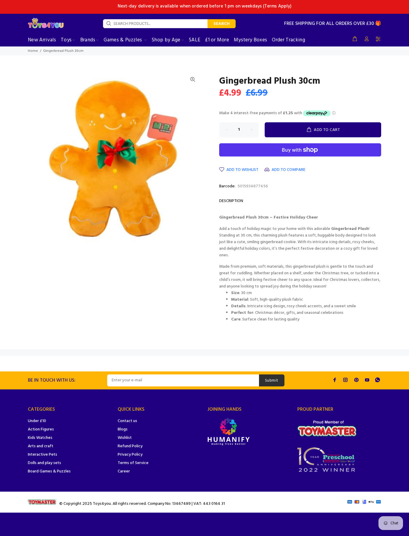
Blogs (123, 429)
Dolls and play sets (44, 463)
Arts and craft (40, 446)
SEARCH (221, 23)
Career (124, 471)
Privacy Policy (130, 454)
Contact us (127, 421)
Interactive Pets (42, 454)
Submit (271, 380)
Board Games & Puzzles (49, 471)
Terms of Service (133, 463)
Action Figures (41, 429)
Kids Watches (40, 437)
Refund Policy (130, 446)
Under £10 (37, 421)
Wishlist (125, 437)
